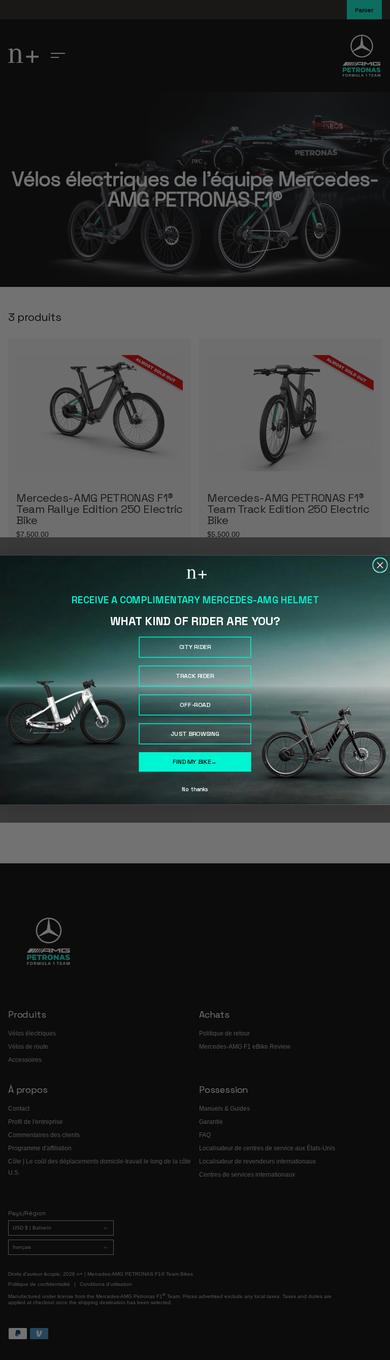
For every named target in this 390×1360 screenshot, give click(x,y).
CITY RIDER (195, 647)
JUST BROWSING (195, 734)
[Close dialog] (380, 565)
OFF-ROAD (195, 705)
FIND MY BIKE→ (195, 762)
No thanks (195, 789)
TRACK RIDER (195, 676)
